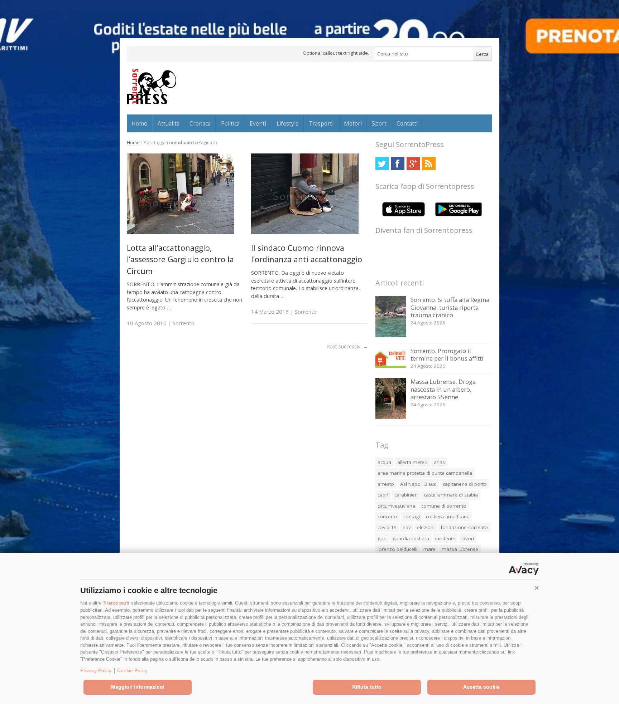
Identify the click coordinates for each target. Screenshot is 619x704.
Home (139, 123)
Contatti (407, 123)
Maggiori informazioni (137, 687)
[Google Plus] (413, 163)
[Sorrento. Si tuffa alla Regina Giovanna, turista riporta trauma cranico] (391, 335)
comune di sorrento (443, 506)
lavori (467, 538)
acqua (384, 462)
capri (383, 495)
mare (429, 549)
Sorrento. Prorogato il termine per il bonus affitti (447, 355)
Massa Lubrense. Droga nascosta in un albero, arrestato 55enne (443, 389)
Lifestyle (288, 123)
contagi (411, 516)
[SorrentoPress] (151, 86)
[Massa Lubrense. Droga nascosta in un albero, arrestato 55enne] (391, 417)
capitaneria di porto (465, 484)
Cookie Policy (132, 670)
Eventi (258, 123)
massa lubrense (460, 549)
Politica (230, 123)
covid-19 (387, 527)
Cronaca (200, 123)
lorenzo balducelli (397, 549)
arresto (386, 484)
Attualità (168, 123)
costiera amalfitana (448, 516)
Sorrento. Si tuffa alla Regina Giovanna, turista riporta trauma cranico (450, 307)
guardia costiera (411, 538)
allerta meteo (412, 462)
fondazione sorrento (464, 527)
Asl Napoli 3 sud (418, 484)
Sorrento (184, 323)
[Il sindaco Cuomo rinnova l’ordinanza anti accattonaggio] (305, 232)
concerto (387, 516)
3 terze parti (116, 603)
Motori (353, 123)
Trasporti (321, 123)
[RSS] (428, 163)
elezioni (426, 527)
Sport (379, 123)
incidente (445, 538)
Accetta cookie (481, 687)
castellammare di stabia (451, 495)
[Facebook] (397, 163)
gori (382, 538)
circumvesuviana (396, 506)
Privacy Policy (95, 670)
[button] (536, 588)
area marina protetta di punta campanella (425, 473)
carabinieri (406, 495)
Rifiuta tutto (367, 687)
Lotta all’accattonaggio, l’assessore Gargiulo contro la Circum (180, 259)
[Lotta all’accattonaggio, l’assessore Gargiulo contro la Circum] (180, 232)
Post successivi (347, 346)
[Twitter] (382, 163)
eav (407, 527)
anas (439, 462)
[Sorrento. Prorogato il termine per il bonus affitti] (391, 365)
